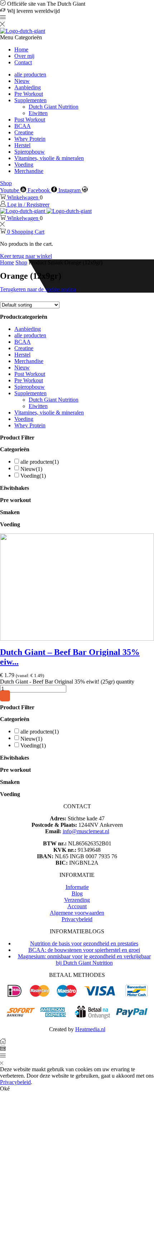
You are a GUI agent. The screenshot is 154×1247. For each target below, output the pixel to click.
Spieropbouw (29, 152)
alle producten (30, 74)
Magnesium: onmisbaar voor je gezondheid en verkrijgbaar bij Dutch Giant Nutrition (84, 959)
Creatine (23, 132)
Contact (23, 62)
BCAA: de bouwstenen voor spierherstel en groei (84, 950)
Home (21, 49)
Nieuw (22, 81)
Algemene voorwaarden (77, 913)
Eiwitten (38, 113)
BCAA (22, 126)
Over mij (24, 56)
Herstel (22, 145)
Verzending (77, 900)
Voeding (23, 165)
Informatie (77, 887)
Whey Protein (29, 139)
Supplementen (30, 100)
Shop (6, 183)
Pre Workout (28, 94)
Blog (77, 893)
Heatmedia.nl (90, 1029)
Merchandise (28, 171)
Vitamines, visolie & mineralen (49, 158)
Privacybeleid (77, 919)
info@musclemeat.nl (86, 831)
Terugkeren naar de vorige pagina (38, 289)
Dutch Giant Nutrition (53, 107)
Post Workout (29, 119)
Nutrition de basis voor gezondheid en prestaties (84, 943)
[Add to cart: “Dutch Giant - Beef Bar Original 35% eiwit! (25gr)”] (5, 695)
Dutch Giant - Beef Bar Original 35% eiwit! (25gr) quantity (67, 682)
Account (77, 906)
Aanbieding (27, 87)
